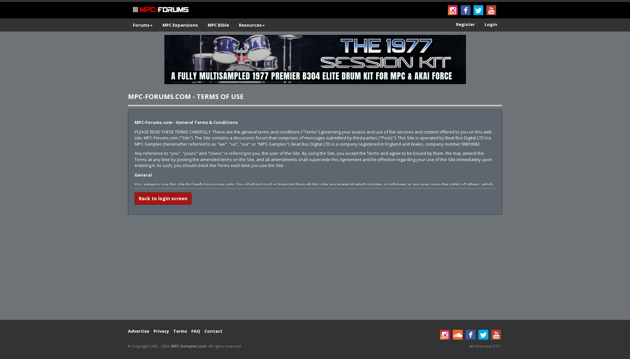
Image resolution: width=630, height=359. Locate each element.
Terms (180, 331)
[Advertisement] (315, 267)
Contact (213, 331)
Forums (141, 25)
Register (465, 24)
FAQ (195, 331)
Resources (250, 25)
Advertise (138, 331)
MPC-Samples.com (189, 346)
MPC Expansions (180, 25)
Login (491, 24)
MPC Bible (218, 25)
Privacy (161, 331)
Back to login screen (163, 198)
